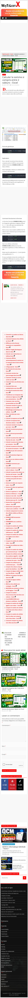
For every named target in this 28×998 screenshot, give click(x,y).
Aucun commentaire (15, 85)
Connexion (3, 977)
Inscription (3, 974)
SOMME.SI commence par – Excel (22, 635)
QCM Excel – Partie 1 (16, 285)
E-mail (4, 754)
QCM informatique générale (8, 844)
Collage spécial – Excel (12, 367)
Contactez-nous (5, 953)
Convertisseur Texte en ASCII (8, 900)
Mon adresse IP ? (5, 986)
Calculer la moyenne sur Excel (14, 418)
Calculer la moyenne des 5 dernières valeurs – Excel (13, 689)
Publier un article (5, 958)
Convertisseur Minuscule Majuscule (9, 893)
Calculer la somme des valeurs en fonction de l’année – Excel (9, 639)
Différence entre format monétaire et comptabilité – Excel (13, 345)
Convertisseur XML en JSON (7, 907)
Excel (11, 54)
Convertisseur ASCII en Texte (8, 902)
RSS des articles (5, 963)
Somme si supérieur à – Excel (14, 491)
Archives (3, 949)
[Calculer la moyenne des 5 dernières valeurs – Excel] (14, 674)
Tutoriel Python (5, 936)
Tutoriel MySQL (5, 929)
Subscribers (12, 786)
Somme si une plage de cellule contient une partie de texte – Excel (14, 478)
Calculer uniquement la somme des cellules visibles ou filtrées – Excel (14, 513)
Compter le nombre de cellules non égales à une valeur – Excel (14, 537)
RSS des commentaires (6, 965)
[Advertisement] (14, 37)
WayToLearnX (5, 54)
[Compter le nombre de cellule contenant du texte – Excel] (14, 653)
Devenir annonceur (5, 960)
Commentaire (6, 725)
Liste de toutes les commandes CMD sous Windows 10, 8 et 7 (18, 867)
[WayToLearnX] (2, 18)
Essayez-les (14, 15)
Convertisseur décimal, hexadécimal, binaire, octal (13, 891)
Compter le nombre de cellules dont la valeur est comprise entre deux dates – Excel (14, 616)
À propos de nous (5, 956)
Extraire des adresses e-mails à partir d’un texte (12, 914)
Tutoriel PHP (4, 931)
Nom (4, 746)
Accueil (3, 944)
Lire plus (13, 298)
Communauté (4, 981)
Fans (5, 786)
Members (3, 984)
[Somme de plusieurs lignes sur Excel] (14, 695)
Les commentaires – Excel (13, 399)
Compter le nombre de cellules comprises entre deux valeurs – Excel (14, 610)
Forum (2, 979)
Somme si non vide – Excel (13, 496)
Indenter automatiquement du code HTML (11, 909)
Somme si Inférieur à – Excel (13, 493)
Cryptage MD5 (4, 905)
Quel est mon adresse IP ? (7, 911)
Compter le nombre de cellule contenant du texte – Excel (11, 668)
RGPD (2, 967)
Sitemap (3, 946)
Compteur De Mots (5, 895)
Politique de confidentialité (7, 951)
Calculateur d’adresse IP (7, 898)
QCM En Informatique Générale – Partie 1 (13, 848)
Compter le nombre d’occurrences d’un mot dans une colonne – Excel (15, 595)
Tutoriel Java (4, 934)
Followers (20, 786)
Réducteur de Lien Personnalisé (9, 916)
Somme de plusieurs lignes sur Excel (13, 709)
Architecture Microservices (19, 860)
